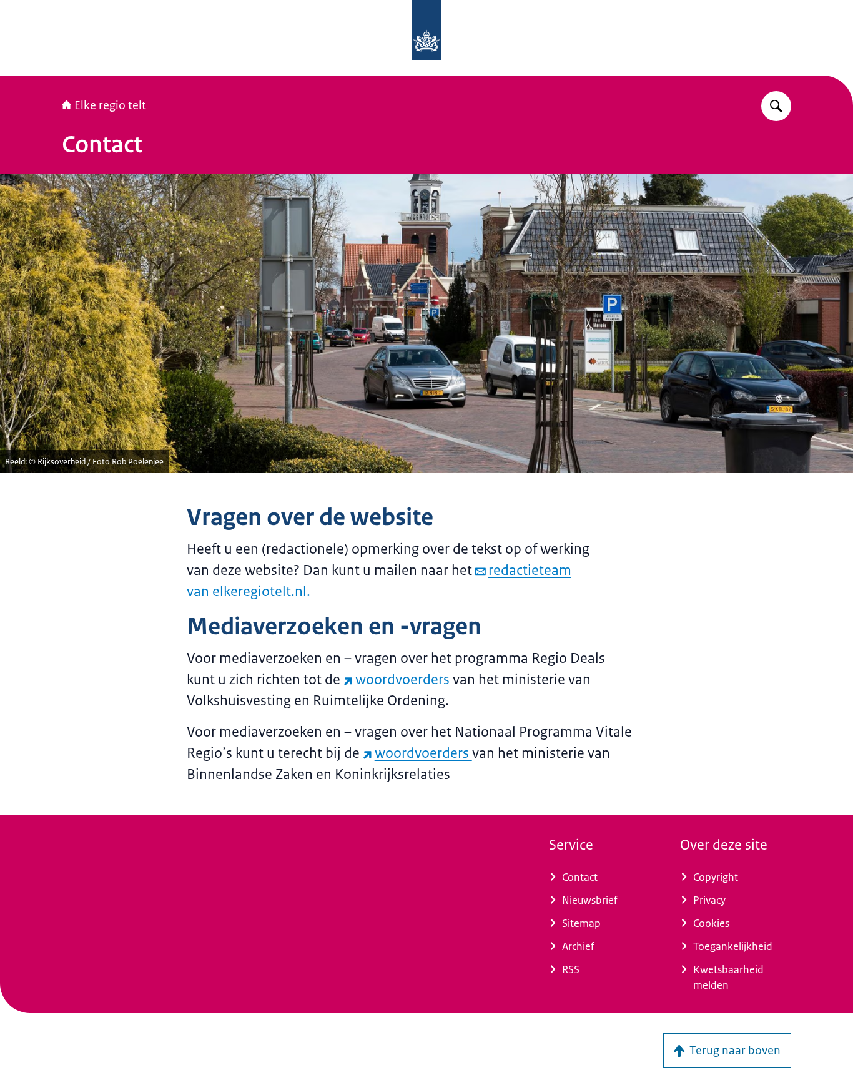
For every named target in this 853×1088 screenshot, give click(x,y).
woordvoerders (402, 679)
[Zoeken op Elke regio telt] (776, 106)
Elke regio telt (110, 105)
